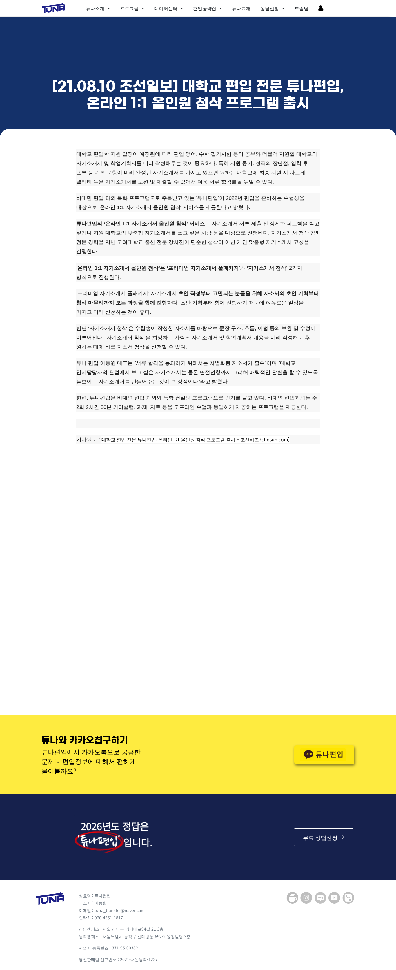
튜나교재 (241, 8)
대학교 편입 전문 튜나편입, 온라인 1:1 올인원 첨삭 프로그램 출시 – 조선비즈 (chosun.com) (195, 439)
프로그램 (129, 8)
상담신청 (269, 8)
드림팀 (301, 8)
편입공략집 (204, 8)
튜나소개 (95, 8)
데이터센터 (165, 8)
